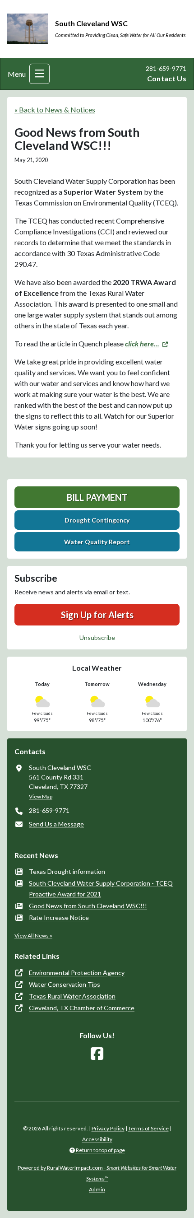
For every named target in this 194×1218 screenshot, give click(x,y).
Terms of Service (148, 1128)
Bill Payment (97, 497)
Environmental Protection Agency (77, 972)
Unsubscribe (97, 637)
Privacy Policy (108, 1128)
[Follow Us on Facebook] (97, 1053)
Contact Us (166, 78)
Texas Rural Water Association (72, 996)
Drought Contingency (97, 520)
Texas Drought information (67, 871)
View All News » (33, 935)
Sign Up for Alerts (97, 614)
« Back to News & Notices (54, 109)
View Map (40, 796)
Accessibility (97, 1139)
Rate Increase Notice (59, 917)
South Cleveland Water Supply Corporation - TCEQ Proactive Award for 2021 (101, 888)
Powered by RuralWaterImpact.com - (97, 1173)
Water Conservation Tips (64, 984)
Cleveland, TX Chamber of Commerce (81, 1008)
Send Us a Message (56, 824)
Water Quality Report (97, 542)
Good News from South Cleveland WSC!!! (88, 906)
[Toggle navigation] (39, 74)
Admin (97, 1189)
